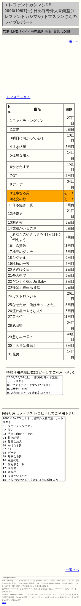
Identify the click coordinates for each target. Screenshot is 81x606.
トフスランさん (18, 97)
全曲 (48, 31)
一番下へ (72, 41)
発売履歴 (37, 31)
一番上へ (72, 570)
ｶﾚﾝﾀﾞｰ (24, 31)
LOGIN (66, 31)
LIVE (14, 31)
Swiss (4, 603)
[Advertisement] (40, 68)
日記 (57, 31)
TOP (6, 31)
